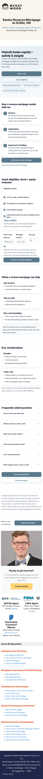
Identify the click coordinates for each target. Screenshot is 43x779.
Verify (14, 609)
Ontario (11, 28)
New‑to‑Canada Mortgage (16, 663)
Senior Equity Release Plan (16, 734)
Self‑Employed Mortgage (15, 712)
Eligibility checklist (10, 189)
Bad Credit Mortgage (14, 710)
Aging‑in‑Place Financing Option (18, 740)
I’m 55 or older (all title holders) (17, 197)
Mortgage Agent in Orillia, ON (27, 28)
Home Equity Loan (13, 693)
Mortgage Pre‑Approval (15, 655)
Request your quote (28, 523)
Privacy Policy (8, 774)
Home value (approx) (8, 236)
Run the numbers (21, 480)
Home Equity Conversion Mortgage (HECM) (22, 729)
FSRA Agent (31, 603)
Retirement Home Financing (16, 737)
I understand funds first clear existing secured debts (22, 216)
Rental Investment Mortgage (16, 715)
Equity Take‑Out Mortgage (16, 696)
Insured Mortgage (12, 660)
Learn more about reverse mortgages (15, 165)
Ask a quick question (21, 474)
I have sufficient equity (14, 210)
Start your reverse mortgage (21, 160)
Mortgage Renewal (13, 674)
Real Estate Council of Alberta (11, 625)
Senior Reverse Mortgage (15, 731)
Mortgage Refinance (13, 677)
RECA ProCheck (11, 633)
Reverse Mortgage (13, 726)
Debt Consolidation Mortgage (17, 699)
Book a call (21, 74)
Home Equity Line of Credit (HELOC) (19, 691)
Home (4, 28)
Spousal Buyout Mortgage (16, 680)
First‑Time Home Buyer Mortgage (18, 658)
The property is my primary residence (19, 203)
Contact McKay (21, 586)
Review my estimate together (21, 260)
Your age (32, 235)
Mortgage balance (19, 236)
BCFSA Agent (11, 603)
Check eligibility (21, 80)
